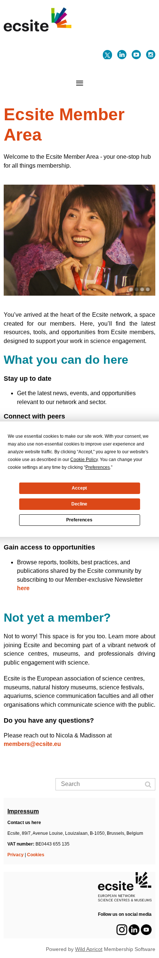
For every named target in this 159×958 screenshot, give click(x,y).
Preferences (79, 519)
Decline (79, 504)
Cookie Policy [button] (84, 459)
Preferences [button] (97, 467)
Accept (79, 488)
